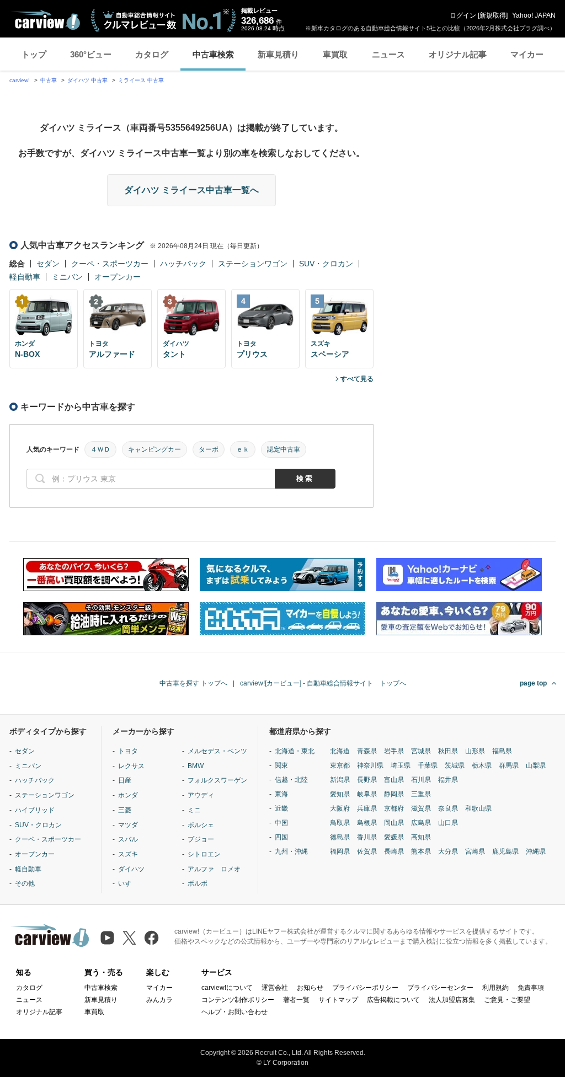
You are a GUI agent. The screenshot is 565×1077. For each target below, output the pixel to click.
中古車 (48, 80)
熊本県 (421, 851)
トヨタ (128, 751)
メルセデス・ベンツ (217, 751)
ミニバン (67, 276)
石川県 (421, 780)
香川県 (367, 837)
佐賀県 (367, 851)
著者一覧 (296, 1000)
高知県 (421, 837)
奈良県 (448, 808)
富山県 (394, 780)
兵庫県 (367, 808)
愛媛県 (394, 837)
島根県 (367, 823)
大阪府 (340, 808)
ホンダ (128, 795)
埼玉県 (401, 765)
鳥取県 (340, 823)
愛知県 (340, 794)
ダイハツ (131, 869)
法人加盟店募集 (452, 1000)
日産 (124, 780)
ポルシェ (201, 825)
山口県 (448, 823)
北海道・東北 (295, 751)
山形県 (475, 751)
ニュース (388, 54)
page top (533, 683)
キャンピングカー (154, 449)
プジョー (201, 839)
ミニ (194, 810)
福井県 (448, 780)
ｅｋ (242, 449)
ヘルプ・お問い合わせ (234, 1012)
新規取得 (492, 15)
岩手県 (394, 751)
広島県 (421, 823)
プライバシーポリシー (365, 988)
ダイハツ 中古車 (87, 80)
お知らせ (310, 988)
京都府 (394, 808)
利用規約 (495, 988)
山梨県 (536, 765)
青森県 (367, 751)
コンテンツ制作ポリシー (237, 1000)
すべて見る (357, 379)
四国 (281, 837)
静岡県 (394, 794)
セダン (48, 263)
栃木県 (482, 765)
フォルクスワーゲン (217, 780)
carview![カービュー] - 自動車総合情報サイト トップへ (323, 683)
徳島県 (340, 837)
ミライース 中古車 (141, 80)
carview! (19, 80)
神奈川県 (370, 765)
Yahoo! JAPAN (534, 15)
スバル (128, 839)
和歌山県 (478, 808)
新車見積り (278, 54)
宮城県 (421, 751)
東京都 (340, 765)
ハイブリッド (35, 810)
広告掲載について (393, 1000)
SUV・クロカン (326, 263)
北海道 (340, 751)
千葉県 (428, 765)
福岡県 (340, 851)
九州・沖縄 (291, 851)
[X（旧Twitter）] (129, 938)
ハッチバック (183, 263)
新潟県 (340, 780)
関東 (281, 765)
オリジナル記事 (458, 54)
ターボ (208, 449)
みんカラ (159, 1000)
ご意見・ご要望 (507, 1000)
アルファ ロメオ (214, 869)
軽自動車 (24, 276)
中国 (281, 823)
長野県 (367, 780)
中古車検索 (213, 54)
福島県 (502, 751)
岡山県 (394, 823)
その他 (25, 883)
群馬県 (509, 765)
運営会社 (275, 988)
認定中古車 (283, 449)
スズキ (128, 854)
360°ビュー (90, 54)
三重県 (421, 794)
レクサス (131, 766)
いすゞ (128, 883)
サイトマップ (338, 1000)
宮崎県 (475, 851)
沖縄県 (536, 851)
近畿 (281, 808)
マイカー (526, 54)
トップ (34, 54)
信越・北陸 (291, 780)
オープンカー (117, 276)
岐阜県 (367, 794)
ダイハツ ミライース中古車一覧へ (191, 190)
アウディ (201, 795)
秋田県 (448, 751)
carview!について (227, 988)
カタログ (151, 54)
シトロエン (204, 854)
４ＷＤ (100, 449)
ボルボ (197, 883)
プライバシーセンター (440, 988)
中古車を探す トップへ (193, 683)
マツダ (128, 825)
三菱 (124, 810)
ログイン (463, 15)
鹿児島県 (505, 851)
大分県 (448, 851)
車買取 (335, 54)
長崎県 (394, 851)
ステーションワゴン (252, 263)
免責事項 (531, 988)
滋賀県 (421, 808)
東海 (281, 794)
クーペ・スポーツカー (109, 263)
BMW (196, 766)
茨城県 (455, 765)
